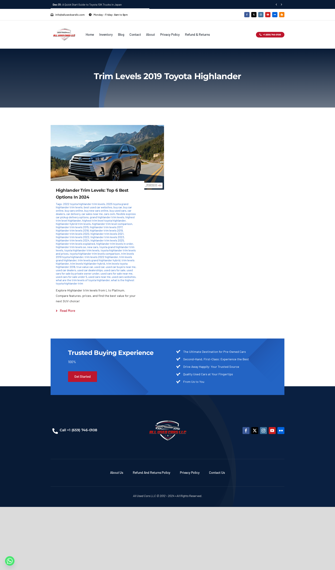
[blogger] (281, 14)
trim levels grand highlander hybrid (99, 260)
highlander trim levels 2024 (72, 240)
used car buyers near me (121, 266)
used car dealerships (90, 270)
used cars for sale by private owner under (94, 271)
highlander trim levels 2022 (72, 237)
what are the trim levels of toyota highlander (83, 280)
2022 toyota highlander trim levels (84, 204)
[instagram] (260, 14)
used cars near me (99, 276)
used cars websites (124, 276)
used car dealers (66, 270)
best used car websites (98, 207)
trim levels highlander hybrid (87, 263)
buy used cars (118, 210)
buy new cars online (96, 210)
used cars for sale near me (116, 273)
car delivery (73, 213)
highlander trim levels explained (75, 243)
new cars (92, 247)
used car (99, 266)
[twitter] (253, 14)
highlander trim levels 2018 (72, 230)
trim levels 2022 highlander (101, 257)
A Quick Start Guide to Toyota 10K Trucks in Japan (87, 4)
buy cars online (74, 210)
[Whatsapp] (9, 561)
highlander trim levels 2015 (72, 227)
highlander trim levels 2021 (107, 233)
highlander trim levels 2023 (107, 237)
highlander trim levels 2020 (72, 233)
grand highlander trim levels (107, 217)
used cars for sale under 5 (71, 276)
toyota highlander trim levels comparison (95, 253)
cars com (109, 213)
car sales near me (92, 213)
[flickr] (274, 14)
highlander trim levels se (71, 247)
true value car (84, 266)
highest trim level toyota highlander (104, 220)
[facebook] (247, 14)
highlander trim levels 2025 (107, 240)
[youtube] (267, 14)
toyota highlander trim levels (81, 250)
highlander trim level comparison (112, 223)
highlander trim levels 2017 (106, 227)
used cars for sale (114, 270)
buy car (117, 207)
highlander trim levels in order (114, 243)
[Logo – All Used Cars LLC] (64, 25)
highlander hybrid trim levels (73, 223)
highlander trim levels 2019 (106, 230)
